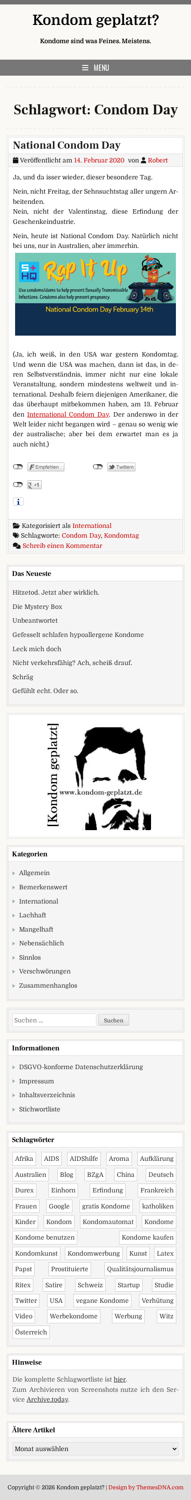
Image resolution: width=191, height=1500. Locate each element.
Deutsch (161, 1174)
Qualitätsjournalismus (140, 1269)
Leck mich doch (36, 649)
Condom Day (81, 535)
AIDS (51, 1158)
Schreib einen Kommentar (62, 545)
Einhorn (63, 1190)
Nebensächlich (41, 943)
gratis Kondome (106, 1206)
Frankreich (157, 1190)
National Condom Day (66, 145)
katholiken (158, 1206)
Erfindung (107, 1190)
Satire (54, 1285)
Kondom (59, 1221)
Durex (24, 1190)
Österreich (31, 1332)
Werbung (128, 1316)
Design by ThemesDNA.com (145, 1487)
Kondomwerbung (94, 1253)
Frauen (26, 1206)
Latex (165, 1253)
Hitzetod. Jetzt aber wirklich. (55, 592)
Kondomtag (121, 535)
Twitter (26, 1300)
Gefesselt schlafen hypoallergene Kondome (78, 634)
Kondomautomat (108, 1221)
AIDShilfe (84, 1158)
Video (23, 1316)
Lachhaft (32, 915)
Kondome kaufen (148, 1237)
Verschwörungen (45, 971)
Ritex (23, 1285)
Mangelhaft (36, 929)
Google (59, 1206)
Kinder (25, 1221)
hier (120, 1379)
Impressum (36, 1081)
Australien (30, 1174)
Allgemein (34, 872)
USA (56, 1300)
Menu (101, 67)
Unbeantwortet (35, 620)
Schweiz (90, 1285)
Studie (164, 1285)
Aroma (119, 1158)
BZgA (95, 1174)
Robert (158, 160)
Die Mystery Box (37, 606)
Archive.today (47, 1399)
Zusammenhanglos (48, 985)
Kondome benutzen (45, 1237)
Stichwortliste (39, 1109)
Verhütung (158, 1300)
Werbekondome (74, 1316)
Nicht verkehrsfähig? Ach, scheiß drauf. (72, 662)
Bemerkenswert (43, 887)
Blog (66, 1174)
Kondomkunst (36, 1253)
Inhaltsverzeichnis (47, 1095)
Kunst (138, 1253)
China (126, 1174)
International (91, 525)
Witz (166, 1316)
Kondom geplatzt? (95, 20)
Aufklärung (157, 1158)
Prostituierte (69, 1269)
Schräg (22, 677)
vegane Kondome (102, 1300)
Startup (129, 1285)
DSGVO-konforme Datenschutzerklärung (81, 1066)
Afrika (24, 1158)
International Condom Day (68, 414)
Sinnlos (30, 957)
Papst (23, 1269)
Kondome (159, 1221)
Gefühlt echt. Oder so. (45, 690)
